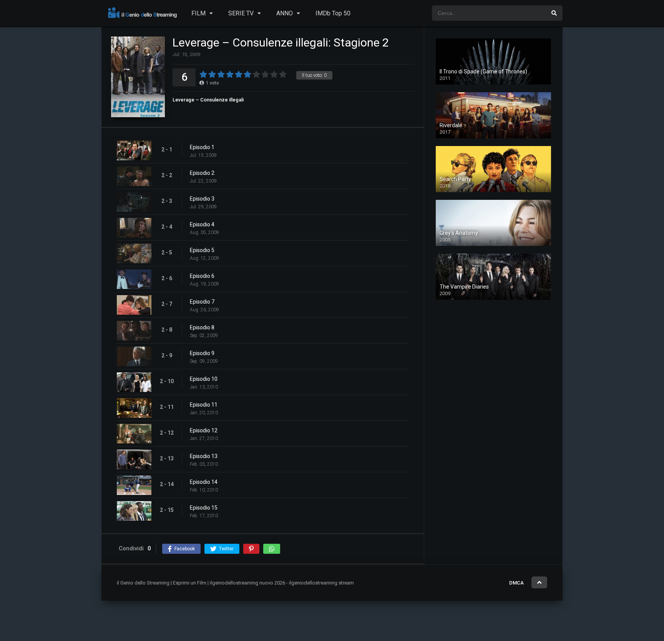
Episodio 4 (202, 224)
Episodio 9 (202, 353)
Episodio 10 (203, 379)
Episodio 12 (203, 430)
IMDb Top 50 (332, 13)
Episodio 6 (202, 276)
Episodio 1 (202, 147)
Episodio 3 (202, 199)
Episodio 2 (202, 173)
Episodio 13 (203, 456)
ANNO (284, 13)
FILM (198, 13)
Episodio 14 (203, 482)
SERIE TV (241, 13)
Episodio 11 (203, 405)
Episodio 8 (202, 327)
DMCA (516, 583)
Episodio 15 (203, 508)
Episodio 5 (202, 250)
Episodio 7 (202, 302)
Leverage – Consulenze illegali (208, 99)
